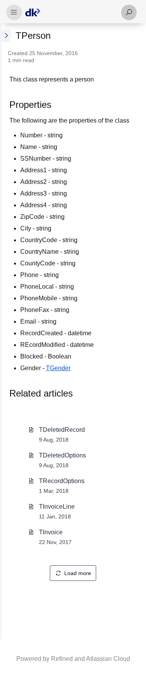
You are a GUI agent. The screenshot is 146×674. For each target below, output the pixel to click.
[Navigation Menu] (14, 12)
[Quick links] (70, 12)
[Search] (129, 12)
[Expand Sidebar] (5, 331)
